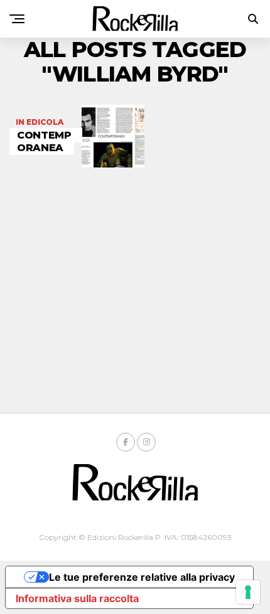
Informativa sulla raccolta (77, 598)
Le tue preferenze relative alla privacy (142, 577)
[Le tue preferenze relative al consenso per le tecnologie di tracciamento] (248, 592)
